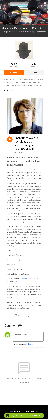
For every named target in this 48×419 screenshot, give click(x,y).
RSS (35, 72)
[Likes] (8, 315)
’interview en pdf (28, 279)
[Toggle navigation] (45, 3)
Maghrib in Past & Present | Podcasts (21, 27)
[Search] (40, 3)
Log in (30, 344)
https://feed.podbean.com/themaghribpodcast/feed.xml (25, 33)
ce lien (16, 281)
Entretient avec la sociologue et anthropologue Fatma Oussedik (26, 143)
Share (15, 72)
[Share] (28, 315)
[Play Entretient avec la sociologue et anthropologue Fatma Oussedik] (10, 139)
